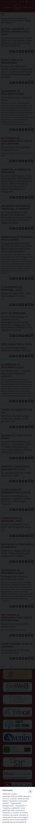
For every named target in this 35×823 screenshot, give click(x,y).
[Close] (30, 791)
